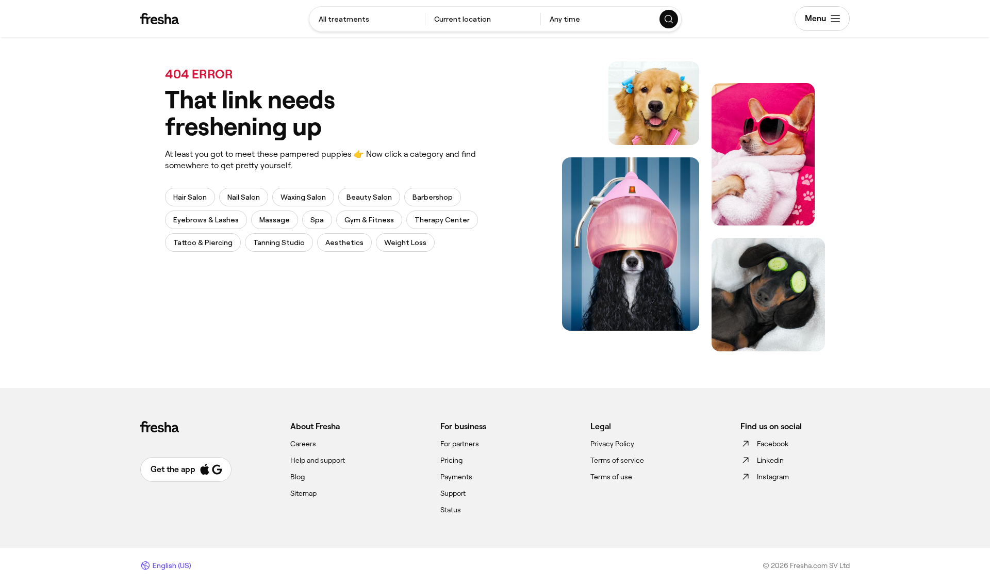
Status (450, 510)
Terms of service (617, 460)
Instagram (773, 477)
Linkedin (770, 460)
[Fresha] (159, 18)
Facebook (772, 444)
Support (453, 493)
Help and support (317, 460)
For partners (459, 444)
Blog (297, 477)
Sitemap (303, 493)
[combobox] (367, 19)
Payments (456, 477)
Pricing (451, 460)
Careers (303, 444)
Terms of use (611, 477)
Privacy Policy (612, 444)
